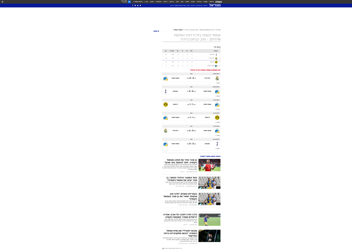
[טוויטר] (135, 5)
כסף (182, 1)
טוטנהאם (175, 91)
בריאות (172, 1)
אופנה (152, 1)
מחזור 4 (218, 122)
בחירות (199, 1)
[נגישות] (2, 2)
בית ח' (187, 30)
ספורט (205, 1)
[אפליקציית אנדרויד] (140, 5)
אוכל (177, 1)
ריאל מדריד (207, 78)
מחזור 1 (218, 83)
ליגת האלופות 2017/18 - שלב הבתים (202, 30)
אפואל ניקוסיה (178, 30)
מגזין (188, 5)
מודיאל (218, 30)
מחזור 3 (218, 109)
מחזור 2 (218, 96)
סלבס (187, 1)
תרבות (193, 1)
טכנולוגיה (158, 1)
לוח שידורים (199, 5)
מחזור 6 (218, 148)
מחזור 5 (218, 135)
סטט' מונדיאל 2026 (180, 5)
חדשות (212, 1)
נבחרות (193, 5)
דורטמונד (175, 104)
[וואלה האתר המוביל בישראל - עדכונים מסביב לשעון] (218, 2)
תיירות (165, 1)
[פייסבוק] (133, 5)
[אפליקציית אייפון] (138, 5)
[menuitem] (210, 2)
